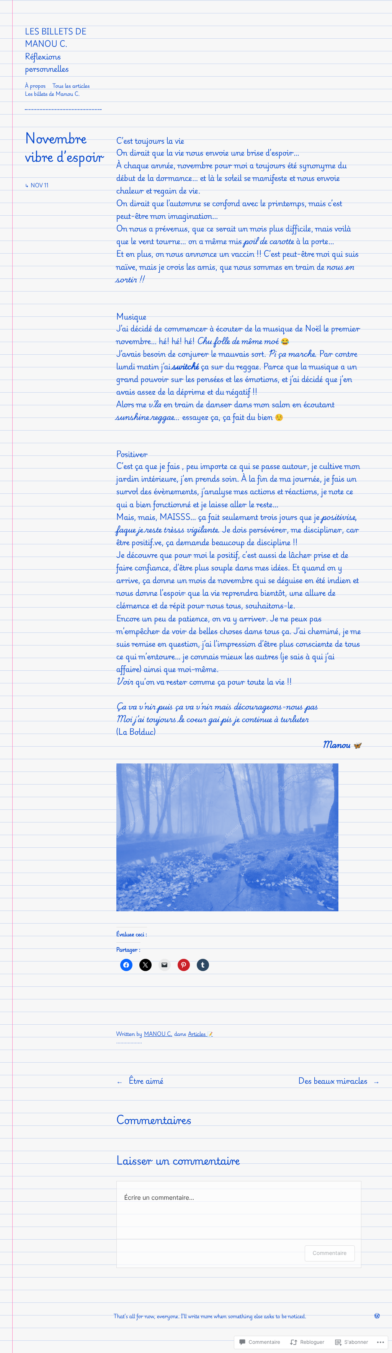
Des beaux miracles (333, 1081)
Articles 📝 (200, 1034)
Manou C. (158, 1034)
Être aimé (146, 1081)
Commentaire (330, 1253)
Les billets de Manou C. (55, 37)
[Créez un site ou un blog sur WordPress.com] (377, 1316)
